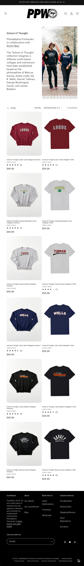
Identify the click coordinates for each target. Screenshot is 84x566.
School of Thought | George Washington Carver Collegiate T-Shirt (57, 222)
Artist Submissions (48, 502)
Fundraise (46, 510)
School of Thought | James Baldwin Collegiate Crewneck (21, 407)
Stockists (64, 527)
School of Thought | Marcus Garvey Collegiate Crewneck (21, 470)
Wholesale (46, 515)
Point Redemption (65, 519)
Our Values (29, 501)
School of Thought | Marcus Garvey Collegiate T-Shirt (59, 470)
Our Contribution (31, 507)
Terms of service (33, 561)
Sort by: (38, 108)
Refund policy (67, 558)
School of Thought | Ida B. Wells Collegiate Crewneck (23, 345)
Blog (26, 512)
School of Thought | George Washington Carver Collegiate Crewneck (21, 222)
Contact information (48, 561)
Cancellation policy (65, 561)
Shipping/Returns (67, 512)
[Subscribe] (51, 541)
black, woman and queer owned (14, 524)
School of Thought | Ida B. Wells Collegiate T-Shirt (58, 345)
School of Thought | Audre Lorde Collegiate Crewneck (24, 159)
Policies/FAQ (65, 507)
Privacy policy (19, 561)
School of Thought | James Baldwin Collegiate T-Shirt (59, 407)
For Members (66, 501)
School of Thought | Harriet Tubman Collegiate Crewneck (21, 285)
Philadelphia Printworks (27, 558)
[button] (6, 14)
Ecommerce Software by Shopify (47, 558)
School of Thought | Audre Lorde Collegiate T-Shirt (58, 159)
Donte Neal (13, 45)
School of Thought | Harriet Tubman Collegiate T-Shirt (59, 284)
